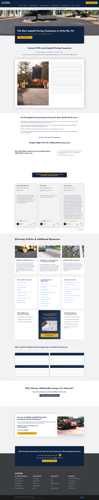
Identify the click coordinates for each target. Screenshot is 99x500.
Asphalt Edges (19, 289)
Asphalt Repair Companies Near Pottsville (24, 319)
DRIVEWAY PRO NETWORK (19, 488)
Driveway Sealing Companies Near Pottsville (24, 321)
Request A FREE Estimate (24, 37)
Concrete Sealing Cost (67, 293)
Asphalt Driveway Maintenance (45, 299)
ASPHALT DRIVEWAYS (18, 478)
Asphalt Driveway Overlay (45, 296)
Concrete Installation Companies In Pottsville (71, 316)
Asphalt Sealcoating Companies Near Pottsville (25, 316)
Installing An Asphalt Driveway (21, 287)
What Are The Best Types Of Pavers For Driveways (72, 295)
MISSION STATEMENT (54, 488)
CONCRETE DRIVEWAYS (19, 481)
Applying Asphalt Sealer (44, 305)
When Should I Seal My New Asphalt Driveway (48, 292)
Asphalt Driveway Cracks (44, 301)
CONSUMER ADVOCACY (55, 483)
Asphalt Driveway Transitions (21, 300)
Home (35, 8)
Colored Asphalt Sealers (44, 294)
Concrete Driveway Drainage (68, 300)
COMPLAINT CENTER (36, 485)
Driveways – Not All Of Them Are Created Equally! (72, 289)
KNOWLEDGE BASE (72, 483)
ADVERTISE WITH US (72, 488)
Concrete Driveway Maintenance (69, 284)
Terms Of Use (20, 498)
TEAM (52, 485)
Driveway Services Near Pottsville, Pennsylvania (48, 8)
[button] (25, 5)
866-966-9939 (59, 52)
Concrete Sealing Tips (67, 291)
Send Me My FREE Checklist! (49, 461)
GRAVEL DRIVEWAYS (18, 485)
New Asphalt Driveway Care (21, 285)
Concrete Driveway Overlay (68, 297)
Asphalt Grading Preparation (21, 282)
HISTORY (52, 481)
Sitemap (16, 498)
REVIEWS (34, 488)
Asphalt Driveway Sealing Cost (45, 303)
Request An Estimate (91, 2)
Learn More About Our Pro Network (27, 433)
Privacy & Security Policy (27, 498)
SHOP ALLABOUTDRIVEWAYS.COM (74, 478)
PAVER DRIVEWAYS (18, 483)
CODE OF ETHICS (36, 483)
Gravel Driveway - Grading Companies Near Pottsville (70, 327)
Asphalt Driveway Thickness (21, 302)
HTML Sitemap (34, 498)
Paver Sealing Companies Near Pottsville (71, 324)
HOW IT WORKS (35, 478)
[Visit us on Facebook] (83, 497)
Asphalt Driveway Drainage (21, 295)
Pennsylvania (38, 8)
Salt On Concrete (67, 286)
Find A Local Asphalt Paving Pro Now (49, 395)
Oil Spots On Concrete (67, 302)
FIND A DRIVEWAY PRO (72, 481)
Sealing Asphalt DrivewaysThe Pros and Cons (45, 290)
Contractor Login (39, 498)
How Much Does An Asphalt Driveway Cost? (24, 297)
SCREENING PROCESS (36, 481)
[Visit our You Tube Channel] (81, 497)
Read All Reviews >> (80, 229)
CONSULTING (71, 485)
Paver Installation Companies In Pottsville (71, 321)
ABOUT (52, 478)
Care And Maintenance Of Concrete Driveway (71, 282)
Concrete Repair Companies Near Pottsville (71, 319)
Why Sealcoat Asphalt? (44, 283)
